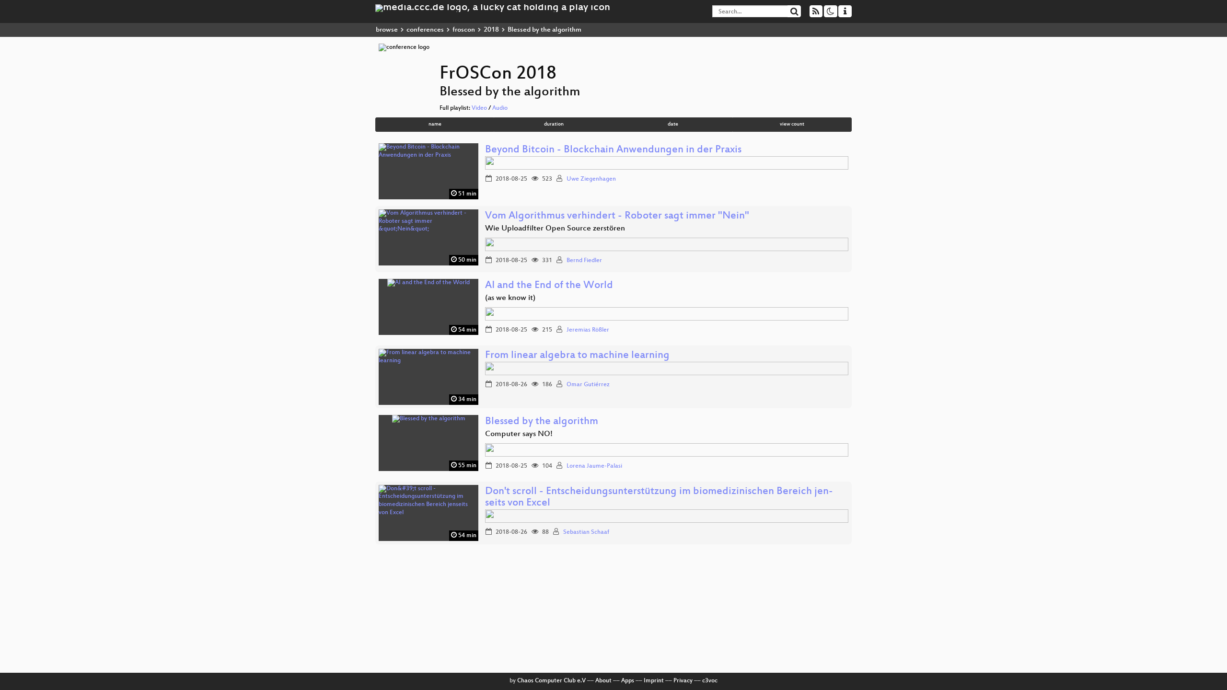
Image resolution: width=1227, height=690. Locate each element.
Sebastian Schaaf (586, 532)
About (603, 681)
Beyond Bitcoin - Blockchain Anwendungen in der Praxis (613, 150)
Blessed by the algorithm (541, 422)
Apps (627, 681)
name (434, 124)
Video (479, 108)
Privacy (683, 681)
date (673, 124)
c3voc (710, 681)
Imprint (654, 681)
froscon (463, 30)
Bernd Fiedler (584, 260)
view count (792, 124)
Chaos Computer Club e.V (551, 681)
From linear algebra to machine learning (577, 356)
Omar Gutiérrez (588, 384)
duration (554, 124)
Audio (500, 108)
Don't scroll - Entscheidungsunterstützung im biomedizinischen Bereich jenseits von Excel (659, 497)
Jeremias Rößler (588, 330)
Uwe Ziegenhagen (591, 179)
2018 (491, 30)
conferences (425, 30)
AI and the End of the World (549, 286)
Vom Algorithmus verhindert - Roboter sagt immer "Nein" (617, 216)
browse (387, 30)
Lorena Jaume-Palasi (594, 466)
